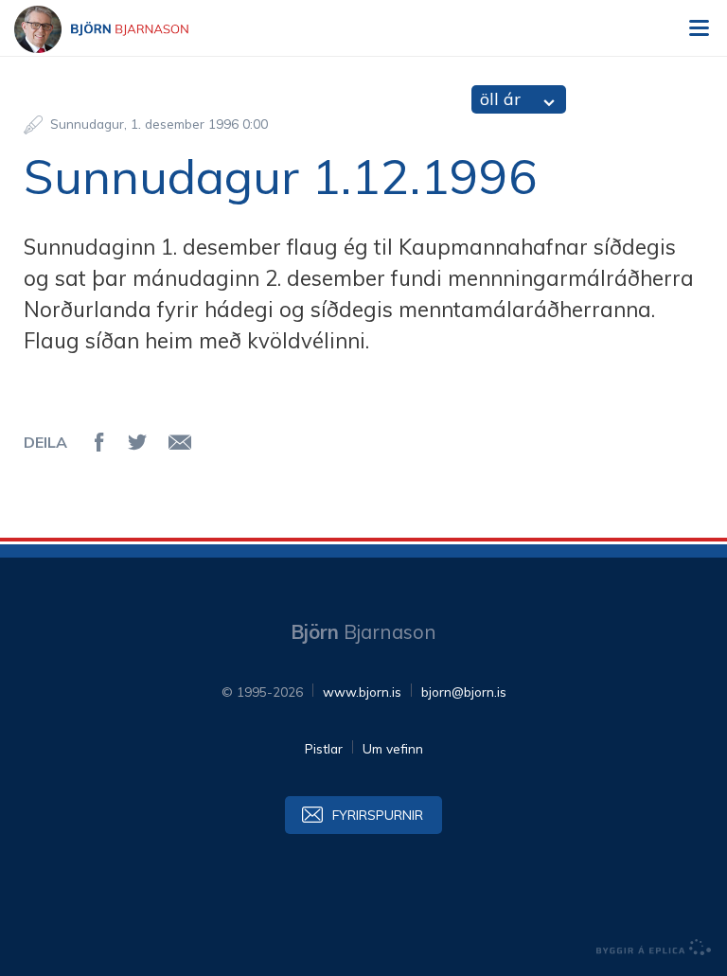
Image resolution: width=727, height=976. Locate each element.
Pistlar (324, 748)
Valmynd (699, 28)
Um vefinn (393, 748)
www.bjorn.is (362, 691)
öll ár (500, 99)
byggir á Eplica (654, 947)
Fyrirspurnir (377, 815)
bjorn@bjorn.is (463, 691)
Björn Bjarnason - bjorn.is (118, 29)
